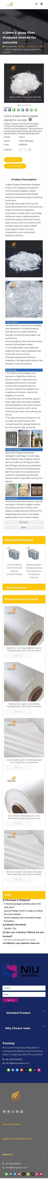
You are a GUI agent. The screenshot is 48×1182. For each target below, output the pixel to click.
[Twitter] (26, 1070)
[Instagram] (39, 1070)
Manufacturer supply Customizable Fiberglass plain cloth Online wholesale (24, 705)
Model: (7, 137)
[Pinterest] (41, 1174)
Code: (6, 145)
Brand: (7, 141)
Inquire (15, 160)
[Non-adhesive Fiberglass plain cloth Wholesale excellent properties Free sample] (24, 793)
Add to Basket (15, 166)
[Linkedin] (17, 1070)
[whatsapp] (8, 1070)
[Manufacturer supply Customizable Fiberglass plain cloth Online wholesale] (24, 681)
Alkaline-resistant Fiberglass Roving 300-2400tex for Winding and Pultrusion (34, 571)
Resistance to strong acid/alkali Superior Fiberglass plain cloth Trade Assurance (24, 649)
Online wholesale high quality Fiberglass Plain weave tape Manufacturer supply (24, 873)
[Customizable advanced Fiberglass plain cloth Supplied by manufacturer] (24, 737)
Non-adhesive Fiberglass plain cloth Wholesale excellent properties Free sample (24, 817)
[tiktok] (34, 1070)
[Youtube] (21, 1070)
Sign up (10, 1000)
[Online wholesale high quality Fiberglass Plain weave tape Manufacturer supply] (24, 849)
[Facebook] (12, 1070)
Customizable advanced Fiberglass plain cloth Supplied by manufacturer (24, 761)
